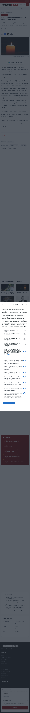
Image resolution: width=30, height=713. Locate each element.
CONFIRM (9, 403)
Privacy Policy (23, 408)
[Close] (27, 305)
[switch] (24, 334)
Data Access (15, 408)
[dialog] (15, 356)
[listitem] (15, 331)
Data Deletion (7, 408)
